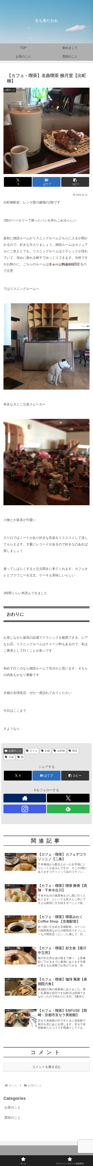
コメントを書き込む (46, 1067)
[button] (75, 182)
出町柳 (61, 750)
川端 (11, 757)
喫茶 (74, 750)
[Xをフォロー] (68, 798)
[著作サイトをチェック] (24, 798)
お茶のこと (14, 750)
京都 (47, 750)
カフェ (33, 750)
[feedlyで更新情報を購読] (68, 809)
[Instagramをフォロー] (24, 809)
